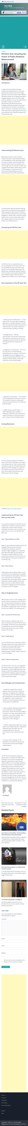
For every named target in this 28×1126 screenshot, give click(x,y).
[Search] (25, 47)
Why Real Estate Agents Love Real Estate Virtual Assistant (13, 868)
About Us (3, 1095)
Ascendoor (10, 1124)
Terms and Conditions (6, 1105)
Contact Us (3, 1097)
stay (20, 779)
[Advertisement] (14, 30)
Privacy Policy (4, 1103)
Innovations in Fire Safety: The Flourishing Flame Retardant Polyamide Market (13, 833)
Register (3, 1111)
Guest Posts (4, 1100)
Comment (4, 919)
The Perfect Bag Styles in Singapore (11, 899)
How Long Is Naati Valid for (14, 508)
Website (3, 953)
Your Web (8, 5)
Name (3, 938)
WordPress (23, 1124)
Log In (2, 1113)
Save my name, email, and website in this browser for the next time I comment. (14, 961)
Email (3, 946)
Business (3, 51)
